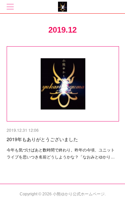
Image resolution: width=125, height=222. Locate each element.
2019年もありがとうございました (42, 139)
